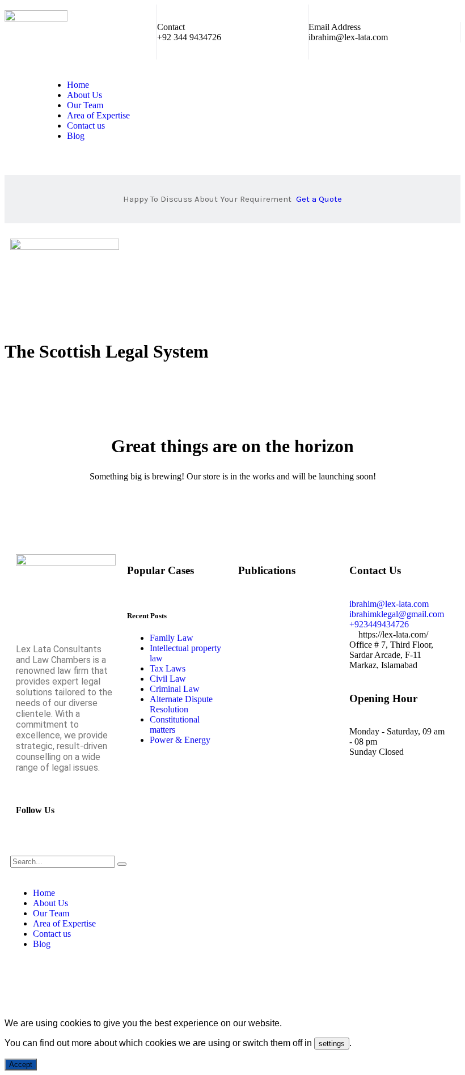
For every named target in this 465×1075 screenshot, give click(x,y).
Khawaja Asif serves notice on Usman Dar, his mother (285, 783)
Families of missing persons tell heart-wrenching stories (281, 660)
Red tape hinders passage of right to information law (282, 618)
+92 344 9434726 (189, 37)
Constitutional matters (175, 724)
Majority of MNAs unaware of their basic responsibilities (288, 722)
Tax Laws (167, 668)
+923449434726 (379, 624)
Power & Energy (180, 740)
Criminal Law (175, 689)
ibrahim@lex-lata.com (348, 37)
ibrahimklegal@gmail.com (396, 614)
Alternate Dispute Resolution (181, 704)
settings (332, 1043)
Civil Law (168, 678)
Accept (20, 1064)
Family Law (171, 638)
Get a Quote (319, 199)
